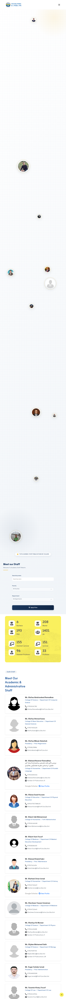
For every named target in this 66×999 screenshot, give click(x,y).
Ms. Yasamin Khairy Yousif (35, 987)
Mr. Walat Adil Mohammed (36, 817)
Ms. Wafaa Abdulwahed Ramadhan (39, 697)
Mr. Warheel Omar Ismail (35, 878)
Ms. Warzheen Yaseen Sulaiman (37, 903)
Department (15, 596)
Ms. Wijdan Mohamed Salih (36, 944)
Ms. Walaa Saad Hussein (35, 794)
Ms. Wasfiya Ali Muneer (34, 922)
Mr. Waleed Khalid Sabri (34, 859)
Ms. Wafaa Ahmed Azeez (35, 718)
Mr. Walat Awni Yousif (34, 836)
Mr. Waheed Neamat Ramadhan (38, 760)
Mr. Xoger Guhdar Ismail (34, 967)
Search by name (16, 576)
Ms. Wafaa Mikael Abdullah (36, 741)
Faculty (14, 586)
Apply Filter (34, 608)
